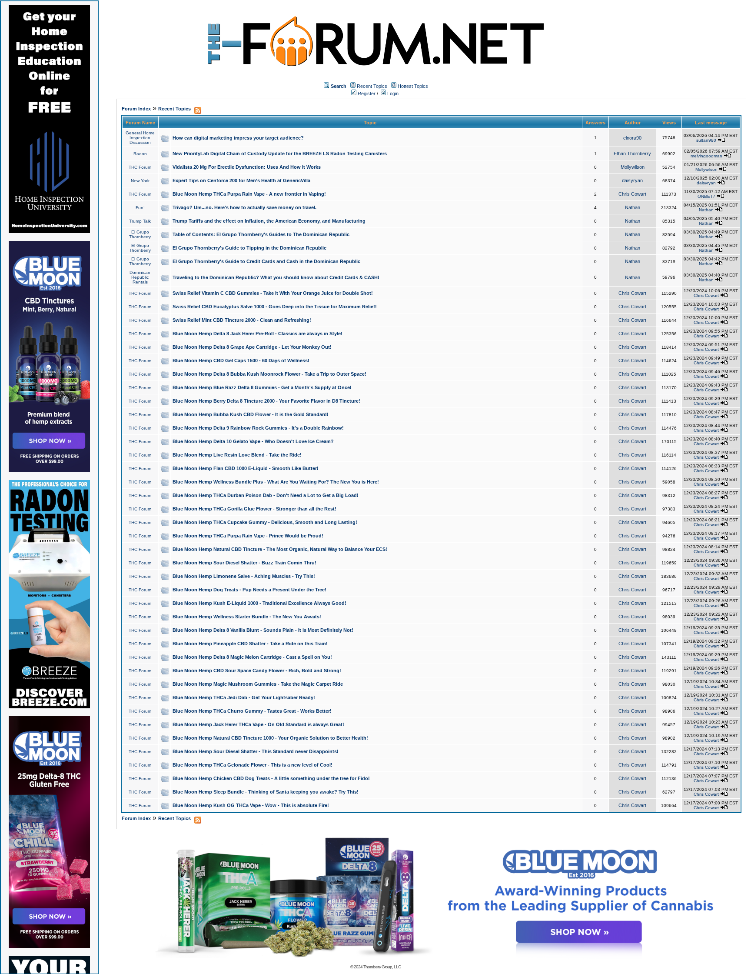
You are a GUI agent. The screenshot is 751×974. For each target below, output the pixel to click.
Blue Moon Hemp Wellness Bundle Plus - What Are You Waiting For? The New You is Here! (276, 481)
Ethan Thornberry (632, 153)
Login (392, 93)
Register (366, 93)
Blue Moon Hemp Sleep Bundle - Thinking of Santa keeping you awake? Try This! (266, 791)
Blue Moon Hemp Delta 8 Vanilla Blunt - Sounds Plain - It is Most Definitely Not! (263, 630)
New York (140, 180)
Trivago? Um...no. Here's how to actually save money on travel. (244, 207)
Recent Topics (372, 86)
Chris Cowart (632, 194)
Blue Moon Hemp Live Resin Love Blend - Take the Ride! (237, 454)
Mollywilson (633, 167)
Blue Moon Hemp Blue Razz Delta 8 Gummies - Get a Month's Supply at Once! (262, 387)
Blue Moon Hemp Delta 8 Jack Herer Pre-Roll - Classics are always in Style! (257, 333)
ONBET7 (706, 196)
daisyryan (632, 180)
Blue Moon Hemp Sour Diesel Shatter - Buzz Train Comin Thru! (244, 562)
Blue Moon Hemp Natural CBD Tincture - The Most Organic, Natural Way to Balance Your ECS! (280, 549)
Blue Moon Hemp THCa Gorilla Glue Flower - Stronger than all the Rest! (254, 508)
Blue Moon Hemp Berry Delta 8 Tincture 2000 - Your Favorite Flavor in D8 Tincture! (266, 401)
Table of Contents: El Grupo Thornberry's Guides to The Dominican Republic (261, 234)
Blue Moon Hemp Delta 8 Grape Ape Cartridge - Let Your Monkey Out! (252, 347)
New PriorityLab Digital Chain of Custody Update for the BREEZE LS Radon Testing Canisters (280, 153)
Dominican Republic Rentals (140, 277)
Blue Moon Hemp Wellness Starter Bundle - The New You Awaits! (247, 616)
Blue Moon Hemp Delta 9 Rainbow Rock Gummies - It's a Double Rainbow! (258, 427)
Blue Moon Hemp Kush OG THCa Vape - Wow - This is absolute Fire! (251, 805)
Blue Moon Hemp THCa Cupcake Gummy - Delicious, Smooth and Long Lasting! (265, 522)
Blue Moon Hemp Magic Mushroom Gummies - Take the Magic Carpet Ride (258, 684)
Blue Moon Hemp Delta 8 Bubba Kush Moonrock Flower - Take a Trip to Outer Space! (269, 374)
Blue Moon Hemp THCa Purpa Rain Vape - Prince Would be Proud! (248, 535)
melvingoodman (706, 155)
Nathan (632, 207)
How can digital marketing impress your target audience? (238, 137)
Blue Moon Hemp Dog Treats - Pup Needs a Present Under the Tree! (249, 589)
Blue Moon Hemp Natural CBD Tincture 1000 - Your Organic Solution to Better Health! (270, 738)
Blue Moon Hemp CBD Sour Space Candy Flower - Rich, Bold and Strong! (257, 670)
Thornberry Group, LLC (382, 966)
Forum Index (136, 108)
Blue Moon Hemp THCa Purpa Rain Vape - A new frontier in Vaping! (249, 194)
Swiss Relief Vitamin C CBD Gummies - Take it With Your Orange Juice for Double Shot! (273, 293)
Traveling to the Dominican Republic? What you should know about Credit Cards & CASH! (276, 277)
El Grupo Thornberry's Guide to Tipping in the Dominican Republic (249, 247)
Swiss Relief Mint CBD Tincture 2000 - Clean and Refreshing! (242, 320)
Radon (140, 153)
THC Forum (140, 167)
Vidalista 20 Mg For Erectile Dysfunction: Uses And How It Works (247, 167)
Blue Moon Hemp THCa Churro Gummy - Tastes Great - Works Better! (252, 711)
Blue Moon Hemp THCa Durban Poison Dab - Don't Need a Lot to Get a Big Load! (266, 495)
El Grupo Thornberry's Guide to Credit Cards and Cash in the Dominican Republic (266, 261)
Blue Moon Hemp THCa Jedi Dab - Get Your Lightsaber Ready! (244, 697)
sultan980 (706, 140)
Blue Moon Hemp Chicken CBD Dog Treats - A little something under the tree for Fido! (271, 778)
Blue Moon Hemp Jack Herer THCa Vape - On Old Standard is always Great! (258, 724)
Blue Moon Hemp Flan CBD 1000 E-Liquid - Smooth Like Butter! (246, 468)
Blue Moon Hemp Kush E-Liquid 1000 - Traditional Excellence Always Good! (259, 603)
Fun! (140, 207)
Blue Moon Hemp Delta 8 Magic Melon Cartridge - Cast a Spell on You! (252, 657)
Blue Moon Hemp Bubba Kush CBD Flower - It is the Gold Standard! (251, 414)
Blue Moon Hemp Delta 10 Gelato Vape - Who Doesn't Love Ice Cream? (253, 441)
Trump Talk (140, 221)
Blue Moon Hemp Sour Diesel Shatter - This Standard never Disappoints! (256, 751)
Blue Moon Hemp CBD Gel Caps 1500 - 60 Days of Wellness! (241, 360)
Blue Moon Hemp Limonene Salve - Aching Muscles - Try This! (244, 576)
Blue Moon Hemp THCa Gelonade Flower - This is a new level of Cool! (252, 764)
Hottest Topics (413, 86)
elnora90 (632, 137)
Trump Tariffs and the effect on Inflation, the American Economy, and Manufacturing (269, 220)
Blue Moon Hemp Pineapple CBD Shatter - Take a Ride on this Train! (250, 643)
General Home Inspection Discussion (140, 137)
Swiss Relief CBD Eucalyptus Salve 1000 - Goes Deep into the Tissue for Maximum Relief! (275, 306)
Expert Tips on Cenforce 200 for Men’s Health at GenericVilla (241, 180)
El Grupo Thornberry (140, 234)
